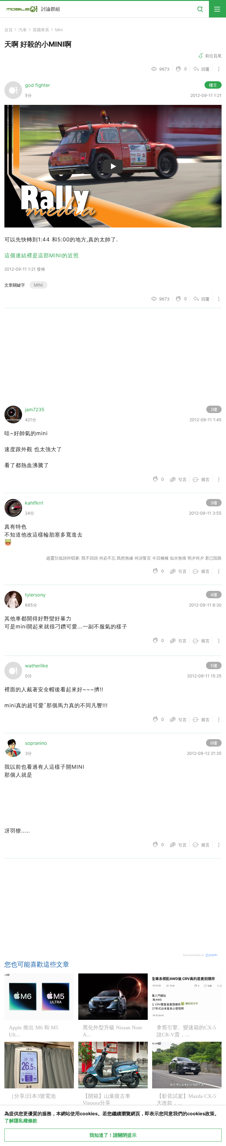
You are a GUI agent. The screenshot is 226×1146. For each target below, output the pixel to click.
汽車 (23, 29)
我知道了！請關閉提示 (113, 1135)
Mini (59, 29)
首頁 (8, 29)
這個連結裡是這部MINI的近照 (41, 255)
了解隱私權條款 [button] (20, 1121)
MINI (38, 284)
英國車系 (41, 29)
